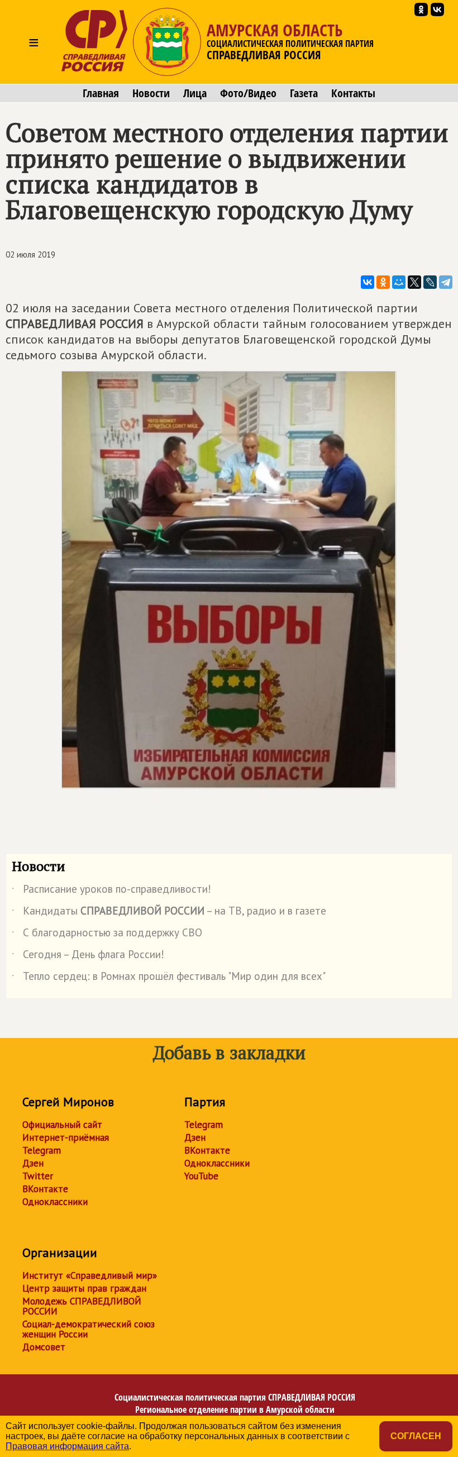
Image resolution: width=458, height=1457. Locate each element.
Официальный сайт (62, 1125)
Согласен (415, 1436)
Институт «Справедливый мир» (89, 1275)
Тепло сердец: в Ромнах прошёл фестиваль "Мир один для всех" (169, 978)
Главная (101, 93)
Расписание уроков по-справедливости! (111, 891)
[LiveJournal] (430, 282)
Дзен (33, 1163)
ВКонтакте (45, 1189)
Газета (304, 93)
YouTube (201, 1176)
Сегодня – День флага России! (88, 956)
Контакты (353, 93)
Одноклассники (55, 1202)
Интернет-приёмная (65, 1137)
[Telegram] (445, 282)
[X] (414, 282)
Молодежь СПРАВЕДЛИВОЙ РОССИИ (81, 1306)
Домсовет (43, 1347)
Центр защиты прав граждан (84, 1288)
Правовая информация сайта (67, 1446)
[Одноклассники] (383, 282)
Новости (151, 93)
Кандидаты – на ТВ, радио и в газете (169, 913)
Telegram (41, 1150)
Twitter (37, 1176)
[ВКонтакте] (367, 282)
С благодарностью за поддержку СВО (107, 934)
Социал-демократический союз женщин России (88, 1329)
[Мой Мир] (398, 282)
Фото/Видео (248, 93)
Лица (195, 93)
